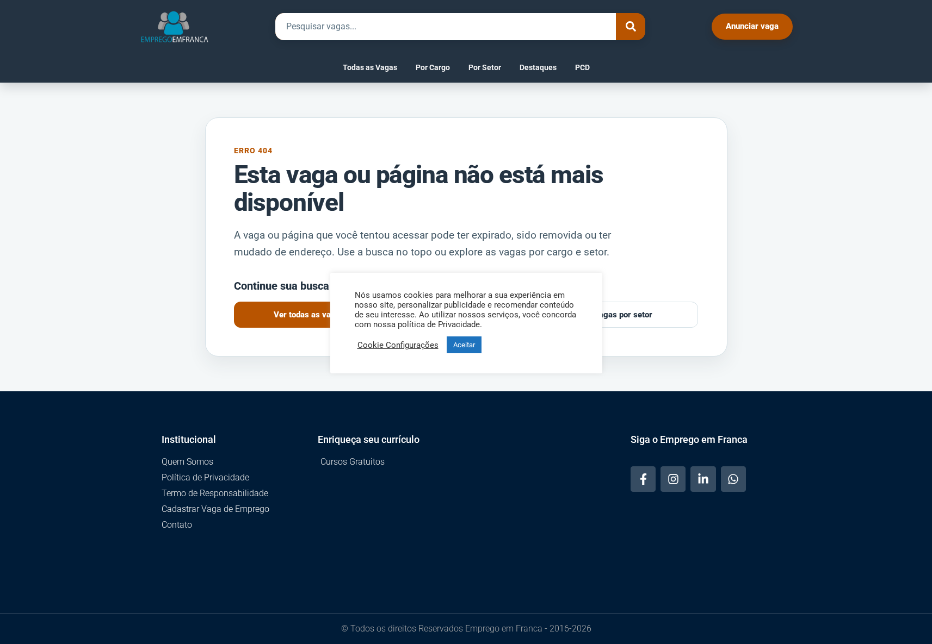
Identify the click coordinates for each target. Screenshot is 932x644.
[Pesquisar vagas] (630, 26)
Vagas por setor (623, 315)
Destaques (538, 67)
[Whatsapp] (733, 478)
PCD (582, 67)
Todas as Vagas (370, 67)
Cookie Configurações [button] (398, 345)
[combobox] (445, 26)
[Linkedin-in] (702, 478)
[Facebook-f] (643, 478)
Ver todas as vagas (309, 315)
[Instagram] (673, 478)
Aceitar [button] (464, 345)
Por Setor (484, 67)
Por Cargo (433, 67)
